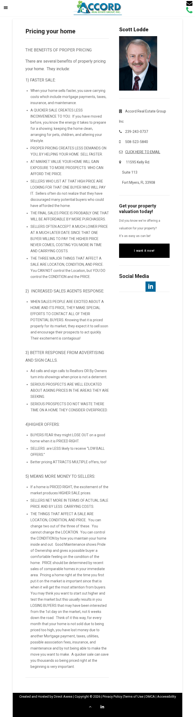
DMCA (150, 696)
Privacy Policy (112, 696)
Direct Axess (63, 696)
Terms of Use (133, 696)
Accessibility (166, 696)
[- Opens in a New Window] (150, 287)
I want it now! (144, 250)
